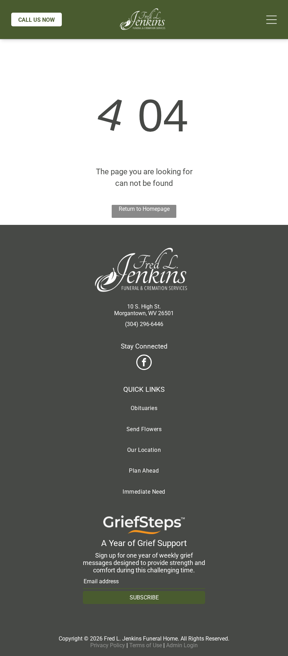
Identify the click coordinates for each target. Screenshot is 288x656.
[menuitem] (144, 408)
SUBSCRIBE (144, 597)
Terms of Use (145, 645)
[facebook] (144, 363)
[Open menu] (271, 19)
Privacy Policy (107, 645)
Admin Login (182, 645)
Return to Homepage (144, 209)
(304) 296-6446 (144, 324)
